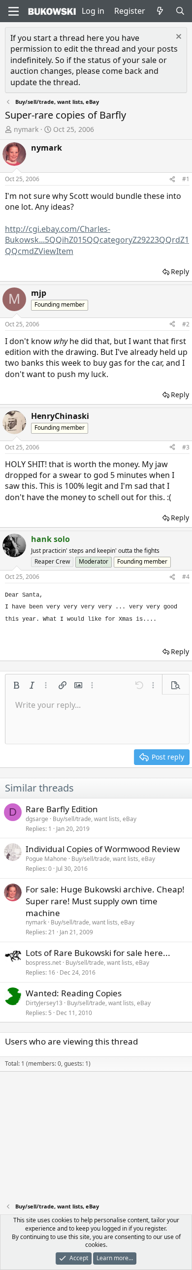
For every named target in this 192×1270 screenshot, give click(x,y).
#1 (186, 179)
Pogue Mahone (46, 859)
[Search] (180, 10)
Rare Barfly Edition (62, 809)
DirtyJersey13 (44, 1003)
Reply (180, 271)
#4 (186, 576)
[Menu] (13, 11)
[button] (16, 685)
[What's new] (160, 10)
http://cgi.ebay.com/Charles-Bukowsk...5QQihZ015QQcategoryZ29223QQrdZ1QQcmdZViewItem (97, 239)
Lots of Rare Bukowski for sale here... (98, 952)
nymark (26, 129)
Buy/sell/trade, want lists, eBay (94, 819)
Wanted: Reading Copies (74, 993)
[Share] (172, 179)
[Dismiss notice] (177, 37)
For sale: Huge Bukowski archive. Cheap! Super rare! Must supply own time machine (105, 901)
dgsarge (37, 819)
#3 (186, 447)
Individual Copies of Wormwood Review (103, 849)
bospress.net (43, 962)
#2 (186, 324)
